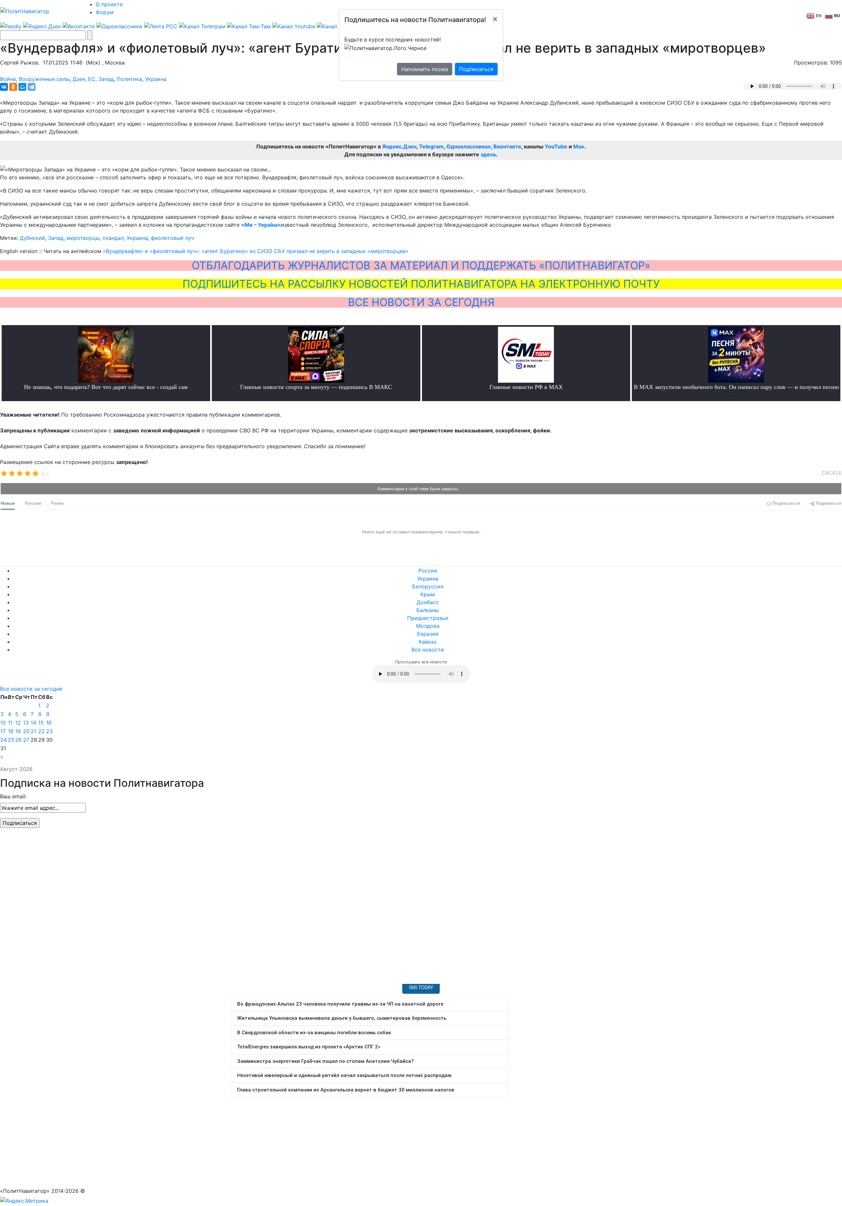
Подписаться (476, 69)
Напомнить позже (424, 69)
